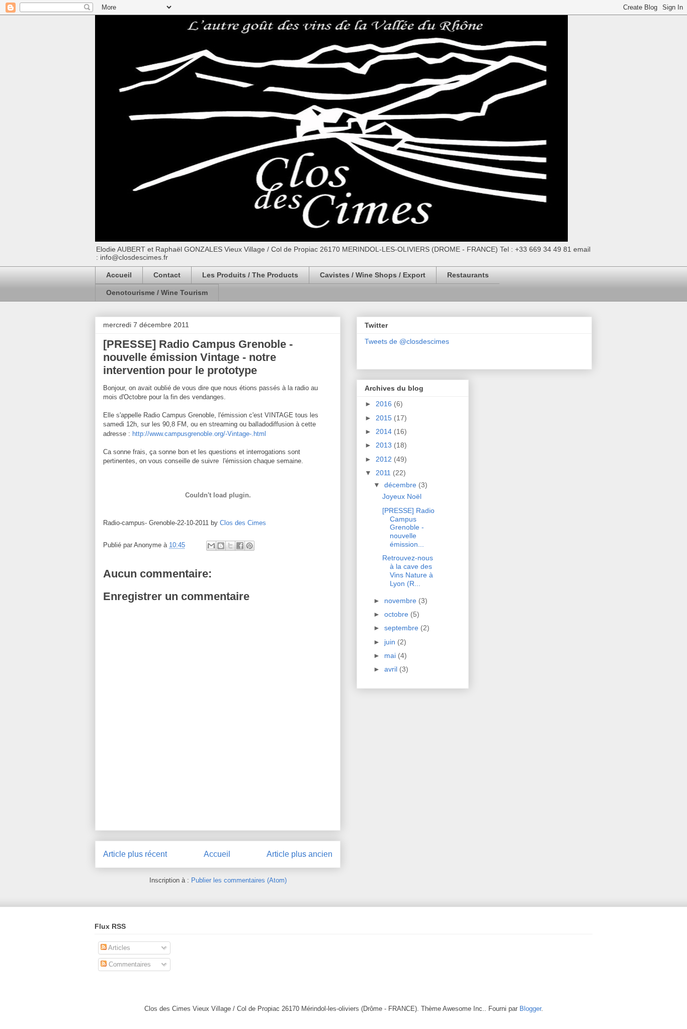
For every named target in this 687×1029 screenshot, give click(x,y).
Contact (167, 275)
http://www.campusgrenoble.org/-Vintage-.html (199, 433)
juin (390, 642)
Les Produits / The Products (250, 275)
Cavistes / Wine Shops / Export (372, 275)
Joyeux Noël (401, 496)
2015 (385, 418)
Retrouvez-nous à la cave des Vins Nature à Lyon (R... (407, 570)
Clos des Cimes (243, 523)
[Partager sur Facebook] (240, 546)
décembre (401, 485)
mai (391, 655)
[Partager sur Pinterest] (249, 546)
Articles (118, 947)
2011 (384, 473)
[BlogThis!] (221, 546)
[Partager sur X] (230, 546)
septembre (402, 628)
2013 (385, 445)
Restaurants (468, 275)
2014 (385, 431)
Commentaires (129, 964)
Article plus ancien (299, 854)
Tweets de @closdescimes (407, 341)
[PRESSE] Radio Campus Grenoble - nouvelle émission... (408, 527)
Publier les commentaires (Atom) (239, 880)
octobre (397, 614)
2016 (385, 404)
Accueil (119, 275)
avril (391, 669)
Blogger (530, 1008)
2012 (385, 459)
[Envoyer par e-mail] (211, 546)
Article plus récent (135, 854)
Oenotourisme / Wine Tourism (157, 292)
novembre (401, 601)
